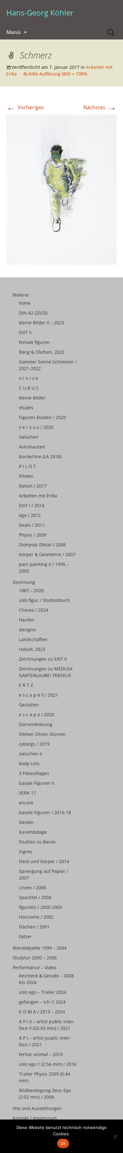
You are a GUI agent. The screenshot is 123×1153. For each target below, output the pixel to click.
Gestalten (29, 705)
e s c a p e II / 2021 (38, 695)
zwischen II (30, 754)
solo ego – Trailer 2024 (42, 992)
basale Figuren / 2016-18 (45, 812)
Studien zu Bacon (37, 842)
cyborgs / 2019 (34, 744)
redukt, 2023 (32, 649)
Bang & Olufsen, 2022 (41, 352)
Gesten (26, 822)
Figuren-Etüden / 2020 (42, 417)
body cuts (29, 763)
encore (26, 803)
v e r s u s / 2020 (36, 427)
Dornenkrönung (35, 724)
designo (27, 630)
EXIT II (25, 332)
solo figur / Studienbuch (44, 600)
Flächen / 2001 (34, 927)
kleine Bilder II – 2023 (41, 323)
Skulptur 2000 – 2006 (35, 958)
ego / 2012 (30, 515)
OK (63, 1143)
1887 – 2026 (31, 590)
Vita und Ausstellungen (37, 1108)
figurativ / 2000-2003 (40, 907)
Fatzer (25, 937)
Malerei (21, 295)
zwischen (28, 437)
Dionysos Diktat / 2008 (42, 545)
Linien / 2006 (32, 888)
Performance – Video (34, 967)
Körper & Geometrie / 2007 (47, 554)
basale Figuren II (36, 783)
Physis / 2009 (32, 535)
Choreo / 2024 (33, 610)
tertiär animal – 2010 (41, 1054)
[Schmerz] (61, 189)
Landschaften (33, 639)
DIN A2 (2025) (33, 313)
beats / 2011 (32, 525)
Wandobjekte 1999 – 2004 (40, 948)
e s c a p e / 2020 (36, 715)
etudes (26, 408)
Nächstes (100, 107)
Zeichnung (24, 582)
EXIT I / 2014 (31, 505)
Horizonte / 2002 (36, 917)
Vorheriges (25, 107)
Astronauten (32, 447)
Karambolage (33, 832)
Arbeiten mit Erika (38, 496)
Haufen (26, 620)
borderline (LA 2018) (40, 456)
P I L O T (27, 466)
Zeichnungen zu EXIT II (43, 659)
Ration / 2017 (33, 486)
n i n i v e (28, 378)
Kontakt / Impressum (35, 1118)
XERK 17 (27, 793)
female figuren (34, 342)
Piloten (26, 476)
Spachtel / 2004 (35, 897)
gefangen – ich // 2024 (42, 1002)
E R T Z (26, 685)
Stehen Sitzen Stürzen (42, 734)
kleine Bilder (32, 398)
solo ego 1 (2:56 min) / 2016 (47, 1064)
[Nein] (115, 1136)
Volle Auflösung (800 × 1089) (57, 74)
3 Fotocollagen (34, 773)
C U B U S (28, 388)
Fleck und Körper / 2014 (44, 861)
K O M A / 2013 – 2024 (42, 1012)
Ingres (25, 852)
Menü (13, 32)
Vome (25, 303)
